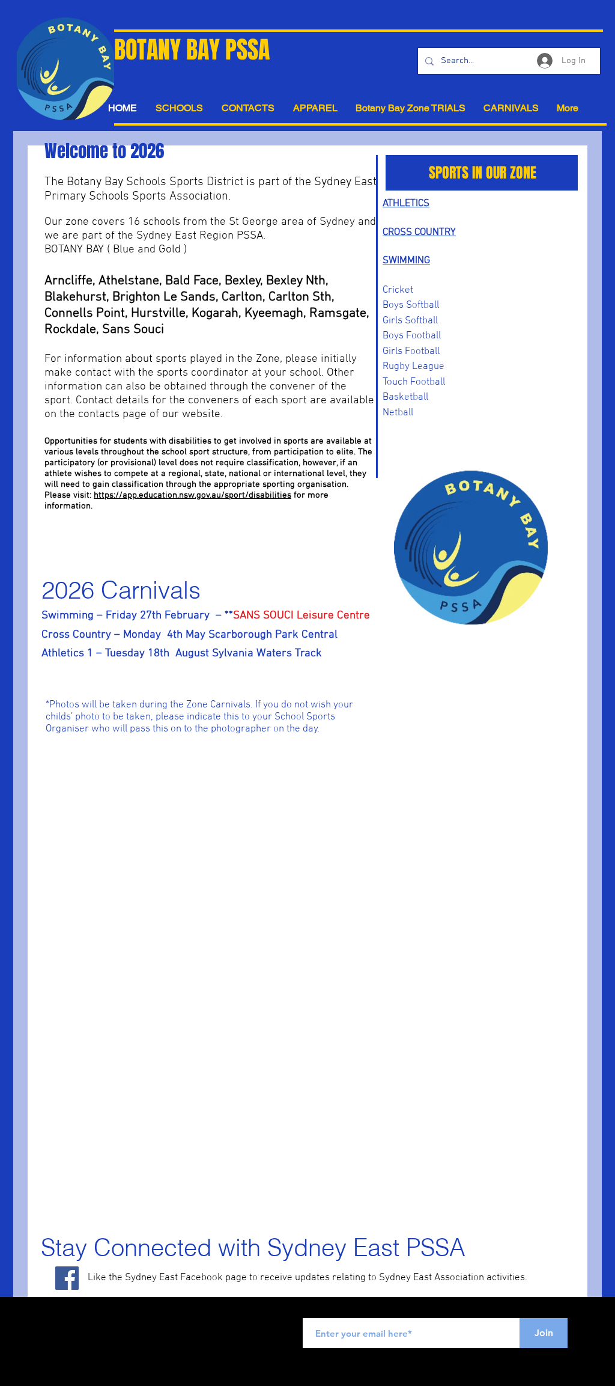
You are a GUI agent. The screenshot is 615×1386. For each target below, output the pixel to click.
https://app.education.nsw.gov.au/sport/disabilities (192, 495)
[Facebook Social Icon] (67, 1278)
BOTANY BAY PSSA (192, 49)
